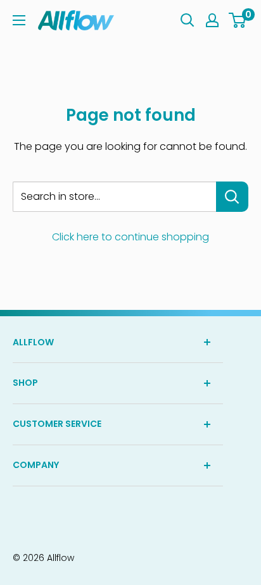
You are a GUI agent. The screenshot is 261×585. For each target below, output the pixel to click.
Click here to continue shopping (130, 237)
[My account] (212, 20)
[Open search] (187, 20)
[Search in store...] (232, 197)
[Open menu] (19, 20)
